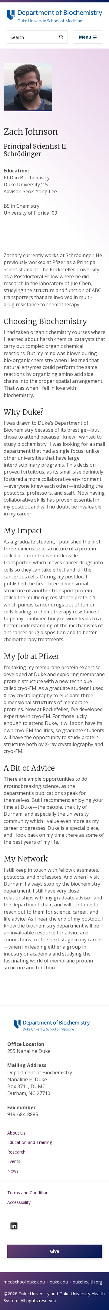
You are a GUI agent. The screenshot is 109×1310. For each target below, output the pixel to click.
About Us (16, 1133)
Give (54, 1251)
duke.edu (59, 1282)
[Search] (61, 36)
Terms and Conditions (29, 1192)
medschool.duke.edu (24, 1282)
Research (16, 1152)
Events (13, 1161)
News (12, 1171)
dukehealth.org (88, 1282)
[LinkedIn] (14, 1226)
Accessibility (19, 1202)
